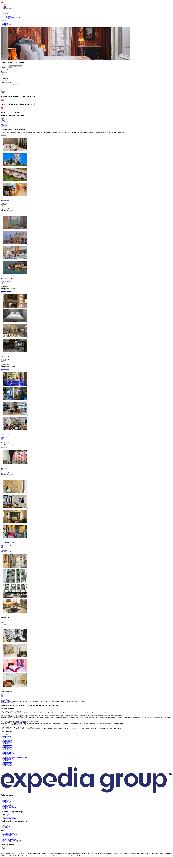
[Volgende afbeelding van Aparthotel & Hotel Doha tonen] (2, 540)
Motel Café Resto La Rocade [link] (32, 721)
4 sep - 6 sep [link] (3, 126)
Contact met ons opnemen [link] (8, 817)
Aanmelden (6, 13)
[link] (17, 18)
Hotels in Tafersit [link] (7, 737)
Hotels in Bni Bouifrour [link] (8, 751)
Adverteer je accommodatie (9, 8)
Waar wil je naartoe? (5, 66)
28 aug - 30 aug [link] (4, 124)
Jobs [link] (4, 848)
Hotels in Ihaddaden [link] (7, 742)
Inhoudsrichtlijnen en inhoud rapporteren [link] (12, 840)
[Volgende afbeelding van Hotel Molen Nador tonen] (2, 354)
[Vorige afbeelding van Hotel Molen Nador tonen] (1, 354)
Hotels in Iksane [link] (6, 746)
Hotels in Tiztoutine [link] (7, 765)
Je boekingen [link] (6, 814)
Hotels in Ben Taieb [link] (7, 739)
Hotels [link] (4, 20)
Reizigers (3, 69)
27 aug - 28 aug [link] (4, 119)
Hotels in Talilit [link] (6, 743)
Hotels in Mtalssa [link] (7, 763)
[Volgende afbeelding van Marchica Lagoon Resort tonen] (2, 276)
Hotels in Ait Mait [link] (7, 754)
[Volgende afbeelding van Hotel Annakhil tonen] (2, 432)
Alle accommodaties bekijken (7, 702)
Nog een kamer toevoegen (6, 82)
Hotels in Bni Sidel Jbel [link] (8, 758)
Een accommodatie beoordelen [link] (9, 818)
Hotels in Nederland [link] (7, 797)
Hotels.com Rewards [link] (7, 851)
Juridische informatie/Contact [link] (9, 839)
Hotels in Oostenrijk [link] (7, 805)
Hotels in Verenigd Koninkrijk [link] (9, 807)
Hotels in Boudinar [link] (7, 748)
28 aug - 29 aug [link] (4, 121)
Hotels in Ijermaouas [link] (7, 745)
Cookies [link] (5, 838)
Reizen (4, 11)
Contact (5, 9)
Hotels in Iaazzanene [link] (7, 747)
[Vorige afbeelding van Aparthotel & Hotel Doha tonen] (1, 540)
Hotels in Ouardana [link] (7, 756)
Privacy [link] (4, 836)
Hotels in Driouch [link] (7, 749)
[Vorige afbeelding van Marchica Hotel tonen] (1, 198)
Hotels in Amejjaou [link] (7, 736)
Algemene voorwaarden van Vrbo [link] (10, 834)
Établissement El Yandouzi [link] (19, 721)
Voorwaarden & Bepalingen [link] (9, 833)
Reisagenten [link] (5, 827)
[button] (86, 731)
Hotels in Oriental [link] (7, 23)
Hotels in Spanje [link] (6, 800)
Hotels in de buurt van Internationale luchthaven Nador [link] (15, 757)
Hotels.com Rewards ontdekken (13, 17)
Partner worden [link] (6, 823)
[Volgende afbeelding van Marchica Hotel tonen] (2, 198)
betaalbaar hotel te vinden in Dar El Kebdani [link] (55, 712)
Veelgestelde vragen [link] (7, 815)
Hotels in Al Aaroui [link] (7, 764)
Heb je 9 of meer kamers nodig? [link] (7, 83)
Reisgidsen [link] (5, 849)
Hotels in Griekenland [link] (8, 806)
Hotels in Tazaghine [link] (7, 740)
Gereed (16, 83)
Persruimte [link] (5, 825)
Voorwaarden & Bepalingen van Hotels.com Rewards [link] (14, 841)
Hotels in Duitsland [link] (7, 801)
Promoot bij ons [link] (6, 826)
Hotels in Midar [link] (6, 741)
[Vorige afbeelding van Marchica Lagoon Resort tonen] (1, 276)
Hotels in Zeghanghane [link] (8, 752)
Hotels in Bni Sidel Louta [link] (8, 753)
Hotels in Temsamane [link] (7, 762)
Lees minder (3, 134)
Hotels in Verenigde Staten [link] (9, 799)
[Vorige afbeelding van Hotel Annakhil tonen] (1, 432)
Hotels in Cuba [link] (6, 808)
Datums (2, 67)
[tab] (6, 734)
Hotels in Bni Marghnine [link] (8, 760)
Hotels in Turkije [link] (6, 802)
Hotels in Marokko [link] (7, 24)
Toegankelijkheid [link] (7, 835)
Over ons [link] (5, 847)
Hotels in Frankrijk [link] (7, 804)
